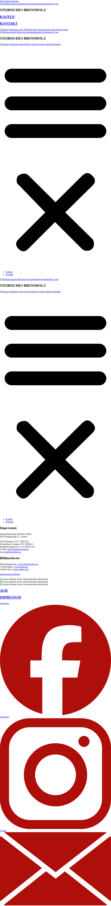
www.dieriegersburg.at (10, 552)
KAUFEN (7, 17)
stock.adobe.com (20, 569)
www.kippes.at (21, 567)
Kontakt (9, 274)
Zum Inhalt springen (9, 1)
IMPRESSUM (10, 597)
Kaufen (9, 272)
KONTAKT (8, 23)
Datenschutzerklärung (10, 574)
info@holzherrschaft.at (18, 549)
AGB (4, 590)
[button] (55, 157)
